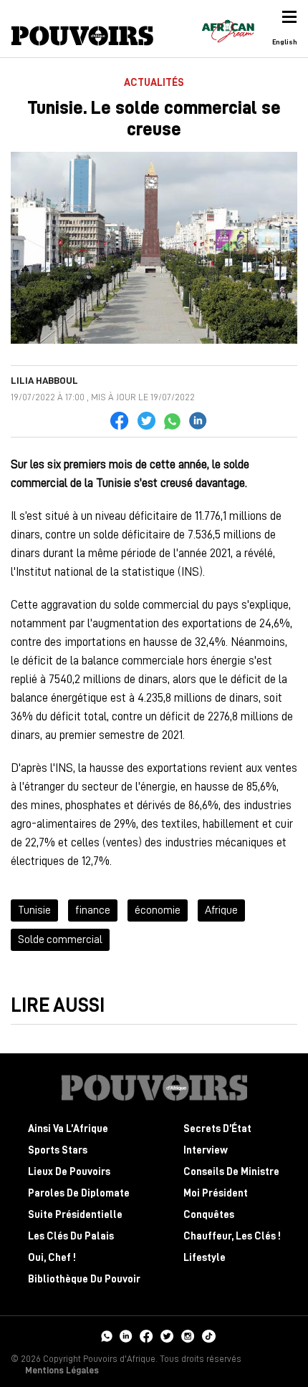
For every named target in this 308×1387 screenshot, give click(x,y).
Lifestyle (204, 1257)
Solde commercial (60, 939)
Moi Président (215, 1193)
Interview (205, 1150)
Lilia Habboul (44, 380)
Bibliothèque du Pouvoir (84, 1279)
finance (92, 910)
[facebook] (146, 1335)
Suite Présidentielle (75, 1214)
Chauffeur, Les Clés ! (232, 1236)
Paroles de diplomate (79, 1193)
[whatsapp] (106, 1335)
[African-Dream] (227, 29)
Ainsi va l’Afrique (68, 1128)
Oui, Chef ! (52, 1257)
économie (158, 910)
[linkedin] (126, 1335)
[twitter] (167, 1335)
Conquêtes (208, 1214)
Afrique (221, 910)
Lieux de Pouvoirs (69, 1171)
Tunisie (34, 910)
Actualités (154, 82)
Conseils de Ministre (231, 1171)
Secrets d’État (217, 1128)
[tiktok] (209, 1335)
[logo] (82, 36)
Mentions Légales (62, 1370)
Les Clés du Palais (71, 1236)
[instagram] (188, 1335)
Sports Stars (57, 1150)
